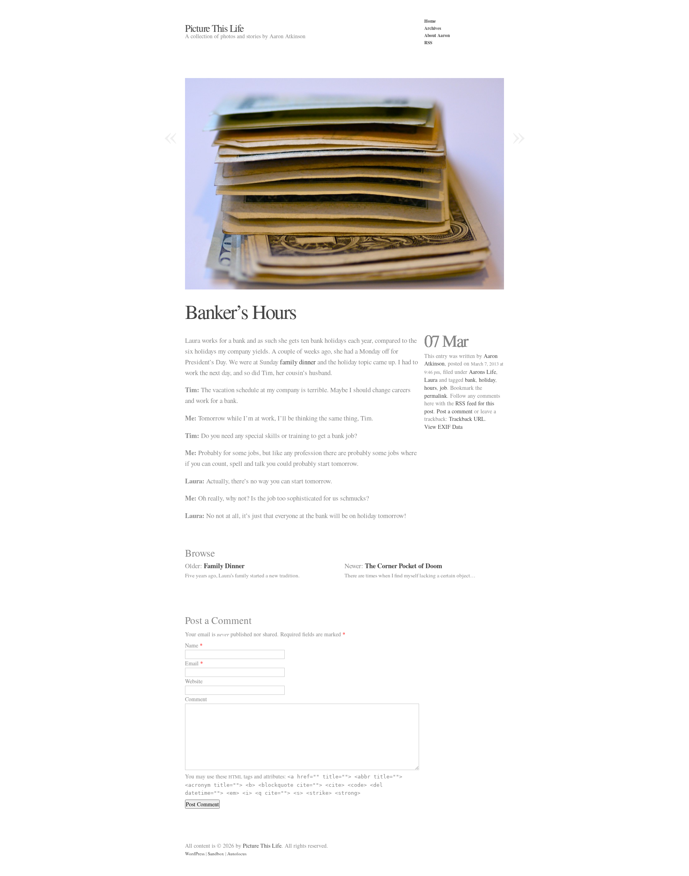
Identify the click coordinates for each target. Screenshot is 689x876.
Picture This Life (214, 28)
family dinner (298, 361)
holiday (487, 379)
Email (192, 663)
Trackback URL (467, 418)
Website (194, 681)
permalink (435, 395)
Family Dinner (224, 566)
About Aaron (437, 35)
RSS (428, 42)
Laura (430, 379)
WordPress (195, 853)
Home (430, 21)
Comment (196, 699)
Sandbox (216, 853)
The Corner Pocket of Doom (403, 566)
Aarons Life (482, 371)
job (443, 387)
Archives (432, 28)
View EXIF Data (443, 426)
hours (430, 387)
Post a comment (454, 411)
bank (470, 379)
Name (191, 645)
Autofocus (236, 853)
